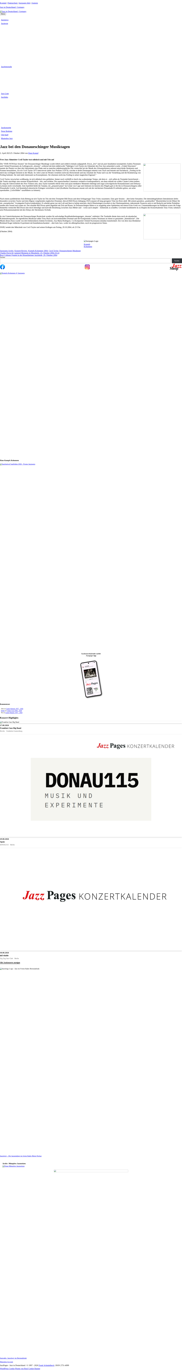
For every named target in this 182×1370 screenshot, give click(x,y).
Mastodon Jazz (7, 138)
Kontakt (3, 3)
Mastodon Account (6, 1362)
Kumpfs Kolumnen (88, 245)
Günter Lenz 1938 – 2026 (14, 711)
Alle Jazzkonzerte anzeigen (10, 962)
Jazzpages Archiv (6, 251)
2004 (46, 251)
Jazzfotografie (6, 67)
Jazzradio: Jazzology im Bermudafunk (13, 1358)
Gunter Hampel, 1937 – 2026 (14, 709)
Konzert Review (20, 251)
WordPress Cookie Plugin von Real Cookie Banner (20, 1369)
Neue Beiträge (6, 131)
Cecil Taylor (53, 251)
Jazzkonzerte (6, 128)
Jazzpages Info (24, 3)
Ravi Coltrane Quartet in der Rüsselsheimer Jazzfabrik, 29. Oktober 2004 (28, 255)
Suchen (2, 257)
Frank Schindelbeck (46, 1365)
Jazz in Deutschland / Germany (12, 7)
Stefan (3, 711)
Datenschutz (13, 3)
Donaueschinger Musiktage (70, 251)
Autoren (34, 3)
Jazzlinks (4, 97)
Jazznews (4, 20)
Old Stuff (4, 135)
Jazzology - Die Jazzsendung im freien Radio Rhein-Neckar (21, 1156)
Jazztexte (4, 23)
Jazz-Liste (5, 94)
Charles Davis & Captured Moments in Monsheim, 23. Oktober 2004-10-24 (29, 253)
